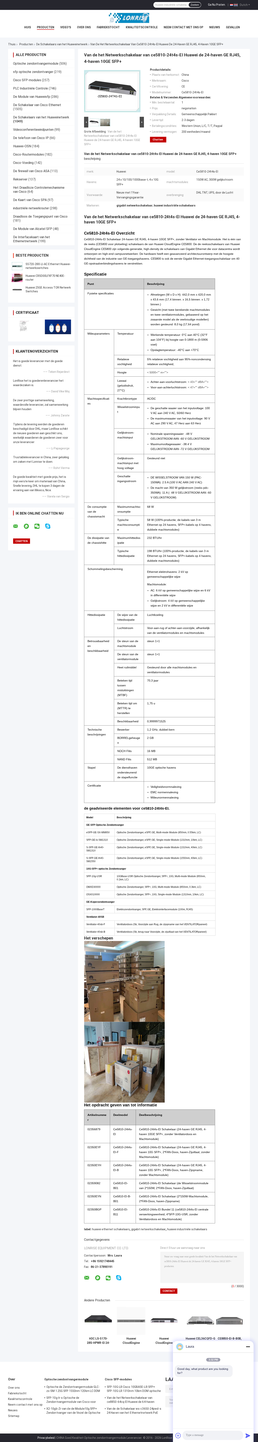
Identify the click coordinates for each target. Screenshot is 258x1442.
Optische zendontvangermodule (35, 63)
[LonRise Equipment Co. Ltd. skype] (50, 526)
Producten (45, 27)
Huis (27, 27)
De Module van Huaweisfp (31, 97)
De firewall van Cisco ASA (31, 171)
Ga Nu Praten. (217, 4)
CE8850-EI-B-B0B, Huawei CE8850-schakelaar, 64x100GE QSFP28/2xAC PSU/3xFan (230, 1341)
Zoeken (195, 4)
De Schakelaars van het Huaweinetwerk (61, 44)
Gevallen (233, 27)
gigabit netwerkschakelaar (148, 1229)
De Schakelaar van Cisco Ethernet (37, 105)
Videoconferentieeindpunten (33, 130)
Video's (65, 27)
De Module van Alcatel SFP (32, 229)
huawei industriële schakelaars (187, 1229)
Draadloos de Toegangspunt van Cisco (40, 216)
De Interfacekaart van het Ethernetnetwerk (31, 239)
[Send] (248, 1435)
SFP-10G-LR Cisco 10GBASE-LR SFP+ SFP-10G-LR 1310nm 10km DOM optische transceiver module (134, 1389)
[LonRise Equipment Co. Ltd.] (129, 18)
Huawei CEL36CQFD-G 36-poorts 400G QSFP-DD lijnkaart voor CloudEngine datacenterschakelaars (200, 1341)
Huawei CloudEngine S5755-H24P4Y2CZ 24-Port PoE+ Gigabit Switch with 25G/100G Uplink (164, 1341)
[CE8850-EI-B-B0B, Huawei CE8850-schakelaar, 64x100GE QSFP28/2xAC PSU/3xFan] (229, 1320)
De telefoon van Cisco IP (31, 138)
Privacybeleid (46, 1437)
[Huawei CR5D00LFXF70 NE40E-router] (17, 278)
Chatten (158, 139)
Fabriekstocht (108, 27)
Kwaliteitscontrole (142, 27)
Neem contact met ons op (183, 27)
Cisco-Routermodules (28, 154)
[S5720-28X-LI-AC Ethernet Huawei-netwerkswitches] (17, 266)
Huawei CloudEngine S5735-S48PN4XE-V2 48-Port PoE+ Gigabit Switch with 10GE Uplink (131, 1341)
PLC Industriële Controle (30, 88)
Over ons (84, 27)
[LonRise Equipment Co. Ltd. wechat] (39, 526)
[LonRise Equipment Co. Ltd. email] (18, 526)
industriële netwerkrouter (31, 208)
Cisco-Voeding (23, 163)
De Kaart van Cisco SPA (30, 200)
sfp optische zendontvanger (33, 72)
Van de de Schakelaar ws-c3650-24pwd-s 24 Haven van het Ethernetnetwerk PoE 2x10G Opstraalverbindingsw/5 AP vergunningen (134, 1411)
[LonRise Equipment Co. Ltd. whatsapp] (29, 526)
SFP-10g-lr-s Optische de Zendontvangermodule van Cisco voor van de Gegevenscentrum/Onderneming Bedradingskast (72, 1400)
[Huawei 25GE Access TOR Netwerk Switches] (17, 289)
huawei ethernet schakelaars (111, 1229)
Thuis (12, 44)
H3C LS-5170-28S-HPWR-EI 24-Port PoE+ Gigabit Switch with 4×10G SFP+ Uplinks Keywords (98, 1341)
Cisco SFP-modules (27, 80)
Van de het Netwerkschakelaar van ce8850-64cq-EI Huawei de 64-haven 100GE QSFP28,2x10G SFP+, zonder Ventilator (130, 1400)
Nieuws (214, 27)
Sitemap (13, 1416)
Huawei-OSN (22, 146)
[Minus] (248, 1346)
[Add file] (178, 1435)
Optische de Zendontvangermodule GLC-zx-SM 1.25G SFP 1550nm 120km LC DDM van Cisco (73, 1389)
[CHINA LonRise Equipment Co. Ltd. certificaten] (24, 326)
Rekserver (20, 179)
